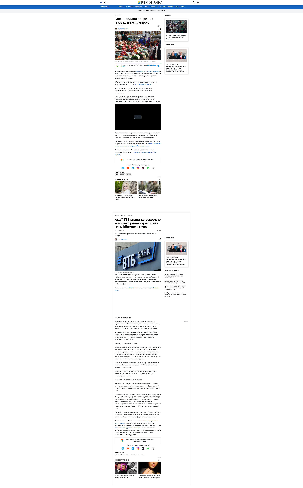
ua (101, 2)
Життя (152, 7)
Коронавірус (118, 14)
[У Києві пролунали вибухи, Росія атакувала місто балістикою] (176, 26)
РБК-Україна (133, 288)
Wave (164, 7)
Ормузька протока (151, 10)
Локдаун (129, 174)
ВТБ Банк (131, 454)
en (104, 2)
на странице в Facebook (143, 84)
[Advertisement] (138, 304)
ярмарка (122, 174)
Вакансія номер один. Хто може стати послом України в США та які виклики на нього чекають (176, 69)
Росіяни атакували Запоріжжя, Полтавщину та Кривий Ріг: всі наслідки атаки (174, 276)
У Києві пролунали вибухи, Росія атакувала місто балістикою (176, 37)
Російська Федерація (121, 454)
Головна (117, 215)
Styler (170, 7)
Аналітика (129, 7)
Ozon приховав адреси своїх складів (127, 428)
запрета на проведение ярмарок (147, 71)
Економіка (129, 215)
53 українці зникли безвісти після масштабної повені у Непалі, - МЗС (175, 282)
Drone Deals (141, 10)
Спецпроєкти (180, 7)
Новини (121, 7)
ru (107, 2)
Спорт (159, 7)
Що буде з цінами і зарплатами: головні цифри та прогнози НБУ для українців (175, 294)
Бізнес (146, 7)
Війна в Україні (161, 10)
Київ (117, 174)
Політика (138, 7)
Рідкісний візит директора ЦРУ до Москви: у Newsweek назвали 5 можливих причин (175, 287)
